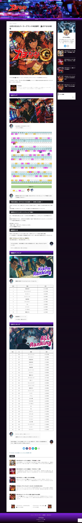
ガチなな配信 (17, 452)
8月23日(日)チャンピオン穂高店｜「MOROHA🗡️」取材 (28, 469)
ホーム (12, 19)
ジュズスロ (48, 19)
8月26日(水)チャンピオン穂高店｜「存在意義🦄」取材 (28, 460)
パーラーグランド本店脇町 (24, 452)
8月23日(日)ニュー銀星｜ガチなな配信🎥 (25, 477)
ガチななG (24, 19)
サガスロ (36, 19)
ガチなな (41, 518)
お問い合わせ (60, 19)
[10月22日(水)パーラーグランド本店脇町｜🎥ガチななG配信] (33, 448)
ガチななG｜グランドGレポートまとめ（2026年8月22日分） (29, 486)
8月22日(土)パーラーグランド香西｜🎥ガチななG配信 (28, 494)
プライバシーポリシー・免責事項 (40, 515)
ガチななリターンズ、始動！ (41, 519)
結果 (30, 452)
